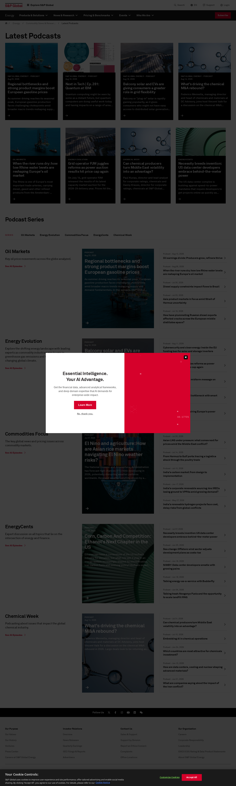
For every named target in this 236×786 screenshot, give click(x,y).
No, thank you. (85, 413)
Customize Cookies (169, 777)
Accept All (191, 777)
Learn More (85, 405)
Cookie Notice (103, 782)
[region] (118, 777)
